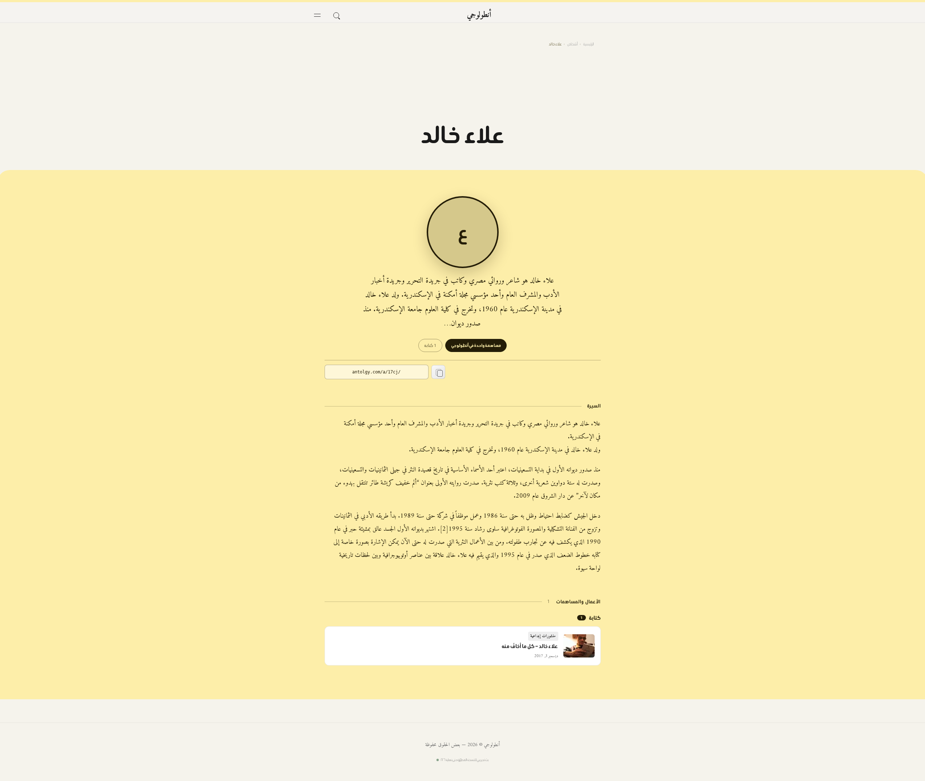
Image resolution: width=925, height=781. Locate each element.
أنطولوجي (479, 15)
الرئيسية (588, 44)
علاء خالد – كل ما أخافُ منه (530, 646)
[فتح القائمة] (317, 15)
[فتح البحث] (336, 15)
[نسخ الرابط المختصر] (438, 372)
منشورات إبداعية (543, 636)
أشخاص (572, 44)
